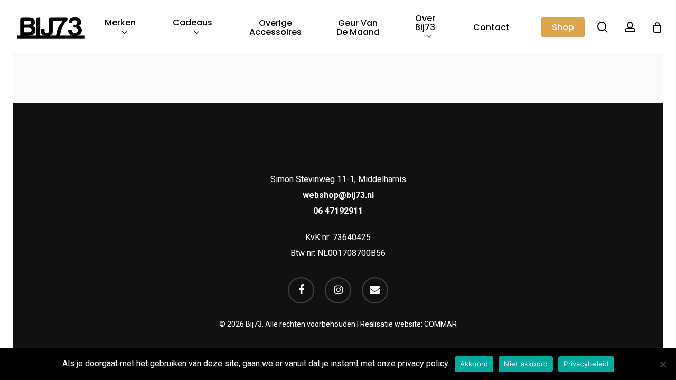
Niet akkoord (526, 363)
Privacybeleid (586, 363)
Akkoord (474, 363)
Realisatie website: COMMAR (408, 324)
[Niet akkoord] (663, 364)
